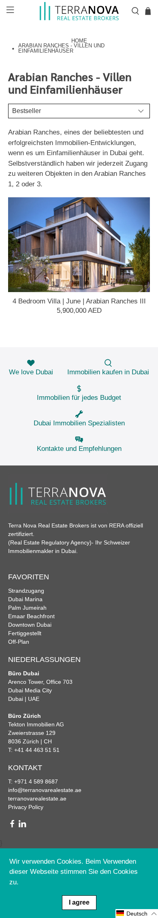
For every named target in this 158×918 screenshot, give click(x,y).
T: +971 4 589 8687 (33, 781)
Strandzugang (26, 590)
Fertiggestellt (24, 633)
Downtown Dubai (29, 624)
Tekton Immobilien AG (36, 724)
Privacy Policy (25, 807)
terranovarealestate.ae (37, 798)
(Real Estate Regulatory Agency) (50, 542)
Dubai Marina (25, 599)
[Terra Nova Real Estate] (79, 11)
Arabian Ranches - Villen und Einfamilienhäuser (61, 48)
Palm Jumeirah (27, 607)
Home (79, 41)
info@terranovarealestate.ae (44, 790)
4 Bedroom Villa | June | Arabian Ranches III (79, 301)
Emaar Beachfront (31, 616)
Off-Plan (18, 641)
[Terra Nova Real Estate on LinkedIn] (22, 825)
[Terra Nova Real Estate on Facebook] (12, 825)
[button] (136, 913)
